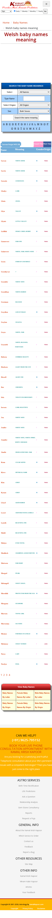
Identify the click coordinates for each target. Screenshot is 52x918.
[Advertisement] (21, 61)
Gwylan (4, 322)
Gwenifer (4, 282)
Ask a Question (28, 796)
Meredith (4, 593)
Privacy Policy (28, 908)
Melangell (5, 583)
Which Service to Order (29, 836)
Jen (2, 417)
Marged (4, 573)
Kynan (3, 493)
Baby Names (20, 22)
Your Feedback (28, 892)
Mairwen (4, 563)
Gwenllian (5, 292)
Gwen (3, 262)
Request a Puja (28, 818)
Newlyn (4, 664)
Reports (28, 813)
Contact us (28, 841)
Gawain (4, 181)
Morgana (4, 604)
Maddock (4, 553)
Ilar (2, 387)
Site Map (29, 864)
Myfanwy (4, 644)
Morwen (4, 614)
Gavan (3, 161)
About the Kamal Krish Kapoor (29, 830)
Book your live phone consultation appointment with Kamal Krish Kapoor (26, 748)
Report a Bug (28, 852)
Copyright (14, 908)
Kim (2, 482)
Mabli (3, 533)
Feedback (29, 846)
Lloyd (3, 503)
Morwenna (5, 624)
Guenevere (5, 241)
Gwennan (4, 302)
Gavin (3, 171)
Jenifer (3, 428)
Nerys (3, 654)
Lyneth (3, 523)
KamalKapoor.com (36, 904)
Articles (29, 887)
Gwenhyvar (5, 272)
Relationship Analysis (29, 802)
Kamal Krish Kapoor (28, 876)
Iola (2, 397)
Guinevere (5, 252)
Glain (3, 201)
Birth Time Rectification (29, 785)
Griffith (4, 231)
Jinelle (3, 452)
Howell (3, 377)
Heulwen (4, 367)
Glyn (3, 211)
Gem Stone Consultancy (28, 807)
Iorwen (3, 407)
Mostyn (4, 634)
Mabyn (3, 543)
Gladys (3, 191)
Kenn (3, 462)
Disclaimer (41, 908)
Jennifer (4, 440)
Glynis (3, 221)
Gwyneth (4, 345)
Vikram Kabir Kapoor (29, 881)
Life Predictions (28, 791)
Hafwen (4, 357)
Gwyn (3, 332)
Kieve (3, 472)
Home (6, 22)
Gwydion (4, 312)
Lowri (3, 513)
